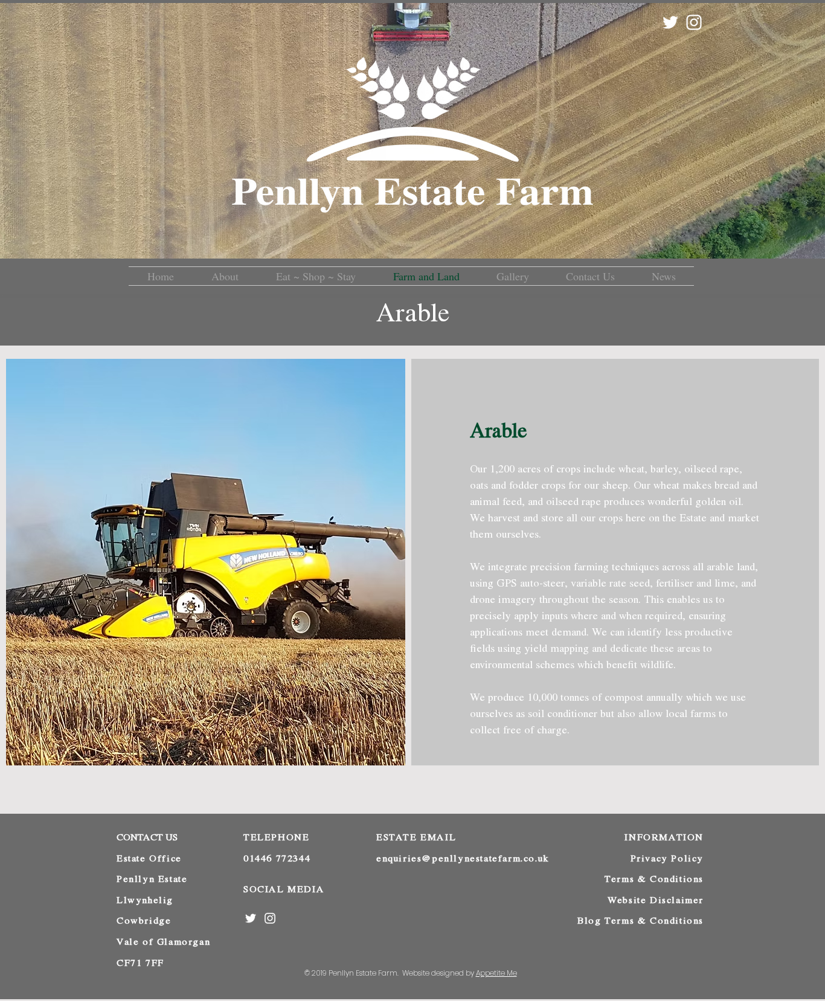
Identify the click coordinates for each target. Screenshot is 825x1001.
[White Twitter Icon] (670, 22)
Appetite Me (496, 973)
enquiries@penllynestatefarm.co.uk (462, 858)
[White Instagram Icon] (694, 22)
